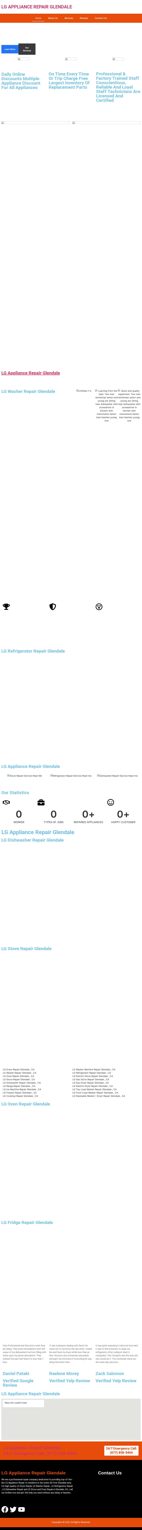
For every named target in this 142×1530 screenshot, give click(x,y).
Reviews (84, 18)
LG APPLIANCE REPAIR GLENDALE (36, 7)
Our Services (27, 49)
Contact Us (101, 18)
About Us (53, 18)
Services (68, 18)
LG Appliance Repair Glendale (30, 373)
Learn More (10, 49)
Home (38, 18)
